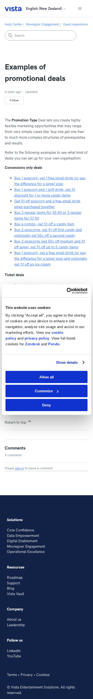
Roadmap (15, 577)
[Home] (13, 8)
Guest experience (75, 24)
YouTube (14, 656)
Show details (67, 362)
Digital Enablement (22, 541)
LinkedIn (14, 650)
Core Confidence (20, 530)
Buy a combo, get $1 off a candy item (44, 224)
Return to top (16, 422)
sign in (19, 468)
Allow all (46, 377)
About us (14, 619)
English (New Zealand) (44, 8)
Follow (14, 100)
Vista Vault (15, 593)
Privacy (27, 674)
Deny (46, 405)
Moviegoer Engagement (42, 24)
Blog (10, 588)
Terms (12, 674)
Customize (44, 391)
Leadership (16, 625)
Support (13, 583)
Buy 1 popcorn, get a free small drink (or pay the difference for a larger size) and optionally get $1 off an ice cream (50, 258)
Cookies (43, 674)
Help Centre (13, 24)
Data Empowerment (23, 535)
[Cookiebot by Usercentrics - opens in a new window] (67, 291)
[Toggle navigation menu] (80, 8)
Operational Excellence (26, 551)
